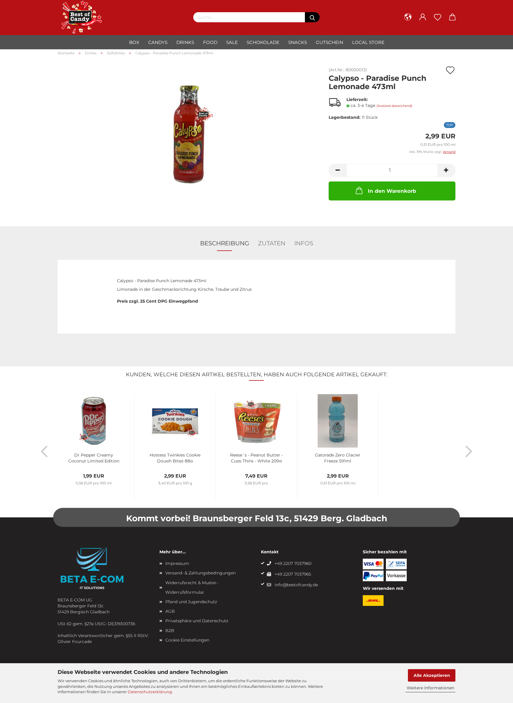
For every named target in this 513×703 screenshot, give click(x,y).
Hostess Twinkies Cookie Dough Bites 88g (175, 457)
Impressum (177, 563)
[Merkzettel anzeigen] (437, 17)
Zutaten (271, 243)
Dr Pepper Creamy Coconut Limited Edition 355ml (93, 457)
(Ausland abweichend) (394, 106)
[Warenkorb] (452, 17)
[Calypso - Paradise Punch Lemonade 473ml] (189, 134)
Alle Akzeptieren (432, 675)
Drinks (185, 42)
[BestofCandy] (83, 17)
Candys (157, 42)
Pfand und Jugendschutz (191, 601)
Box (134, 42)
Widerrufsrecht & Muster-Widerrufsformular (191, 587)
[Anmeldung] (422, 17)
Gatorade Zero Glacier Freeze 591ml (337, 457)
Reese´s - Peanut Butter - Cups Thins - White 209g (256, 457)
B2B (169, 630)
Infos (303, 243)
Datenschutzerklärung (150, 691)
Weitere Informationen (430, 688)
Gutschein (329, 42)
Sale (232, 42)
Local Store (368, 42)
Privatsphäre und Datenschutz (196, 620)
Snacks (297, 42)
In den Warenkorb (392, 191)
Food (210, 42)
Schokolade (263, 42)
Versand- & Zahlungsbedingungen (200, 573)
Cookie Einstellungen (187, 640)
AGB (170, 611)
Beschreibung (224, 243)
